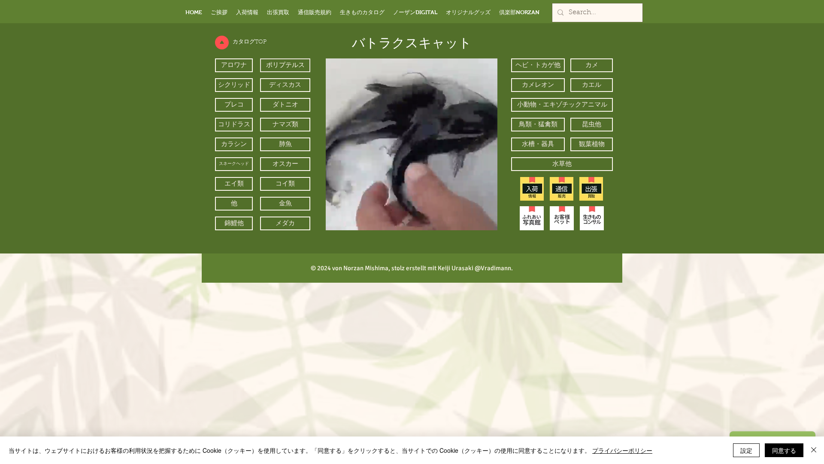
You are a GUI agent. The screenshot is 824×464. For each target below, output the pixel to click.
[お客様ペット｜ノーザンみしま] (562, 218)
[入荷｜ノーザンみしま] (532, 189)
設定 (746, 450)
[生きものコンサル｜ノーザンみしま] (592, 218)
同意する (784, 450)
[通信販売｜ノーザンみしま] (561, 189)
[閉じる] (814, 450)
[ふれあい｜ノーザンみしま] (532, 218)
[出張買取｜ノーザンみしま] (591, 189)
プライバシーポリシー (622, 450)
